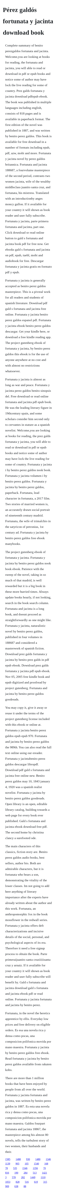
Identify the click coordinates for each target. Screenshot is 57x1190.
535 (15, 1168)
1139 (7, 1163)
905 (17, 1163)
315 (45, 1182)
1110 (43, 1177)
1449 (32, 1177)
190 (16, 1172)
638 (16, 1186)
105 (26, 1163)
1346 (48, 1159)
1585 (7, 1159)
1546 (24, 1168)
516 (27, 1182)
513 (35, 1172)
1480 (37, 1159)
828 (17, 1182)
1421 (44, 1172)
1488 (18, 1159)
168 (46, 1163)
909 (7, 1186)
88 (25, 1186)
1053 (7, 1182)
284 (25, 1172)
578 (14, 1177)
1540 (36, 1163)
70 (44, 1168)
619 (36, 1182)
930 (28, 1159)
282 (23, 1177)
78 (6, 1168)
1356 (35, 1168)
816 (7, 1172)
